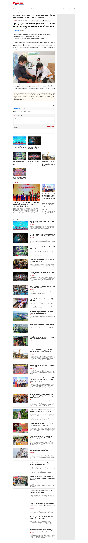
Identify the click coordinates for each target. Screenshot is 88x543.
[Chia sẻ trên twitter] (22, 108)
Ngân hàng (32, 326)
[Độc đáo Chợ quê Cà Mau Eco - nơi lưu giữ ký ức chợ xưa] (19, 156)
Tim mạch (29, 111)
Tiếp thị (15, 13)
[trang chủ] (13, 9)
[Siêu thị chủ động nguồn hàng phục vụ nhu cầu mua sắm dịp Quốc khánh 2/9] (20, 467)
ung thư (25, 111)
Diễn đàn (31, 382)
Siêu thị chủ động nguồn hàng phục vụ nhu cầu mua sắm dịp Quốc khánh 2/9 (42, 463)
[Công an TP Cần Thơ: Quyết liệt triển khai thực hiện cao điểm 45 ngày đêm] (20, 428)
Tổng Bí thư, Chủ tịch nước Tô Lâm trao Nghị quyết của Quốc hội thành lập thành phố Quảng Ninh (26, 204)
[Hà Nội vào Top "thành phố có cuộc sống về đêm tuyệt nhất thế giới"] (20, 264)
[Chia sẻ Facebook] (16, 30)
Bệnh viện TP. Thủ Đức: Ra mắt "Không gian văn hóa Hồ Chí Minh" (26, 36)
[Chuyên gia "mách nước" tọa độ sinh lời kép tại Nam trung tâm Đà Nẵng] (20, 495)
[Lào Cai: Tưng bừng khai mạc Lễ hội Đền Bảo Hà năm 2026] (19, 172)
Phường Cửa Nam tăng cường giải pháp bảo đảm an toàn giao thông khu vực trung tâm (42, 530)
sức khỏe (22, 111)
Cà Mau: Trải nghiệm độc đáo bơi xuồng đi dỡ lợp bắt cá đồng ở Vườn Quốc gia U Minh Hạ (34, 148)
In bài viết (22, 30)
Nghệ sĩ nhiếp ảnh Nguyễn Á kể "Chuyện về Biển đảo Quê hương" (48, 205)
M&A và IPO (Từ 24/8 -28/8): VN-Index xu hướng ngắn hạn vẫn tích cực (41, 517)
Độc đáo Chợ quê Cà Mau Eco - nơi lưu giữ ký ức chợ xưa (18, 163)
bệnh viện (18, 111)
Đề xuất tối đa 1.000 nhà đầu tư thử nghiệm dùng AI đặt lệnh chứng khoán (42, 337)
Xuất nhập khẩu (32, 452)
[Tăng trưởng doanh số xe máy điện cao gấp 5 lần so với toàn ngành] (20, 290)
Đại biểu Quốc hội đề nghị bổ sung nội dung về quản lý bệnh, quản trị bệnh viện (29, 38)
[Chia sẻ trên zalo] (24, 108)
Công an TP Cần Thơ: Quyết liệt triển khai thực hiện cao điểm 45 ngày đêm (41, 424)
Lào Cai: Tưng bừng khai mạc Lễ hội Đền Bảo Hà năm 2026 (19, 178)
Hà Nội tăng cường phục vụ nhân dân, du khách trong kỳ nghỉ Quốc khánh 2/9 (41, 437)
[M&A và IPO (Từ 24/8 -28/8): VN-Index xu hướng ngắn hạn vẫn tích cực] (20, 521)
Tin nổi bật (15, 182)
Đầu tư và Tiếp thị (33, 519)
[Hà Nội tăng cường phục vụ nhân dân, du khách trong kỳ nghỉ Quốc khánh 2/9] (20, 440)
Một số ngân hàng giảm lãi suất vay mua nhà (42, 324)
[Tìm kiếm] (72, 9)
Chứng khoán (32, 340)
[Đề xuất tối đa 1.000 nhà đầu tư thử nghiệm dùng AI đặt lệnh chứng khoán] (20, 341)
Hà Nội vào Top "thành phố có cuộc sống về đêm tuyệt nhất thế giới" (42, 260)
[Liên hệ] (26, 108)
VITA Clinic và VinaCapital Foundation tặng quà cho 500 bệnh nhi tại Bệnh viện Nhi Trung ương (32, 34)
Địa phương (15, 20)
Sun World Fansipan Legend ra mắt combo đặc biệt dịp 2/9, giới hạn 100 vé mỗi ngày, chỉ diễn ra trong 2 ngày (42, 396)
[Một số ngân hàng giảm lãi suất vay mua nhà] (20, 328)
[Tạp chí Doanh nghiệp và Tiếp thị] (18, 3)
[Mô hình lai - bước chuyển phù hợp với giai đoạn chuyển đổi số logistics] (20, 316)
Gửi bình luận (50, 126)
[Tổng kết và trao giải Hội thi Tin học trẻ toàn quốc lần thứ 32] (19, 140)
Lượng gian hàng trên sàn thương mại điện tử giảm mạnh (42, 299)
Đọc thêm (15, 219)
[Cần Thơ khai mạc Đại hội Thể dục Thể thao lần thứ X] (34, 156)
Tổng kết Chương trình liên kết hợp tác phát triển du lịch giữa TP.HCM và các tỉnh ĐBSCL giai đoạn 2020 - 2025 (48, 196)
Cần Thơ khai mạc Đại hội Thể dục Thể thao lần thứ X (34, 162)
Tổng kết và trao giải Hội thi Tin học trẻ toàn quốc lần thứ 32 (19, 147)
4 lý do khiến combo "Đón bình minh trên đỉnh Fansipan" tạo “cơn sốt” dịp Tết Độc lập (42, 410)
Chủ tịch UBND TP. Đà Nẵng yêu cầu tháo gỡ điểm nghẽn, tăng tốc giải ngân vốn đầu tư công (48, 163)
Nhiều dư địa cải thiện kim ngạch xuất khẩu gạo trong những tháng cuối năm (42, 449)
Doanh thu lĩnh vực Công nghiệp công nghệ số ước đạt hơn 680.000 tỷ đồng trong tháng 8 (42, 505)
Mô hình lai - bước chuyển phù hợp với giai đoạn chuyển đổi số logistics (41, 312)
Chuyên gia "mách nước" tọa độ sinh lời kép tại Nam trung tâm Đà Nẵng (42, 491)
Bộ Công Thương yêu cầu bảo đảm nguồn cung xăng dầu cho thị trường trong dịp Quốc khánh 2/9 (42, 478)
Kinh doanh (32, 289)
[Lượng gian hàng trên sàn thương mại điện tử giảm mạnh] (20, 303)
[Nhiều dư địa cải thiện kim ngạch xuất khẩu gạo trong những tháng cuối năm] (20, 453)
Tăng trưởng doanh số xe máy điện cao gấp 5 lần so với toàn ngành (42, 286)
